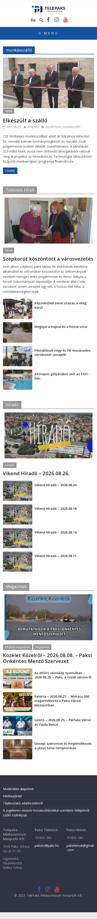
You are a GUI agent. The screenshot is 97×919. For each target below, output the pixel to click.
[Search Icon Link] (41, 20)
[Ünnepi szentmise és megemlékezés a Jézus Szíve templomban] (17, 741)
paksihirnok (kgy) (38, 264)
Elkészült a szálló (25, 120)
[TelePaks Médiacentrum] (49, 7)
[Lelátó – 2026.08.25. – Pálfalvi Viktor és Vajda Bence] (17, 718)
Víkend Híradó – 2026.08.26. (36, 473)
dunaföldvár (53, 127)
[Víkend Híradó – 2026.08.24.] (17, 483)
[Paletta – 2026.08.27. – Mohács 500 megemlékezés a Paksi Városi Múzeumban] (17, 694)
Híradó (9, 465)
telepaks (33, 127)
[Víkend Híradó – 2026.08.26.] (48, 415)
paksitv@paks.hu (47, 845)
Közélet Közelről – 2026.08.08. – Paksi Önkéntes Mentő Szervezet (47, 658)
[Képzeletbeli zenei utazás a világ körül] (17, 301)
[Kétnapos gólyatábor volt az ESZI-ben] (17, 372)
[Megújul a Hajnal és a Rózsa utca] (17, 324)
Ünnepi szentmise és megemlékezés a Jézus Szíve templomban (63, 745)
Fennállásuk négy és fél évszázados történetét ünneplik (62, 352)
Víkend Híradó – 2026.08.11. (56, 556)
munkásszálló (71, 127)
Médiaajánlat (12, 796)
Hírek (8, 111)
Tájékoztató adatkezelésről (23, 803)
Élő (33, 20)
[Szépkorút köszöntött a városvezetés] (48, 200)
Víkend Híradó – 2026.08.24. (56, 485)
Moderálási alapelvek (18, 789)
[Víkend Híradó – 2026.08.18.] (17, 506)
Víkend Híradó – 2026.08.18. (56, 508)
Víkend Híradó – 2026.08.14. (56, 532)
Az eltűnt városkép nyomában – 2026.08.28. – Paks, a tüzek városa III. (63, 675)
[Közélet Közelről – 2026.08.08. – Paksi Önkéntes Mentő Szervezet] (48, 597)
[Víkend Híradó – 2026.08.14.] (17, 530)
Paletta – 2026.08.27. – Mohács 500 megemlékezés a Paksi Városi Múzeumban (62, 700)
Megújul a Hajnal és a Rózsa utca (61, 326)
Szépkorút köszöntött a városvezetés (48, 258)
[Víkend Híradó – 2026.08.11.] (17, 554)
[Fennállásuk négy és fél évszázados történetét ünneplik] (17, 348)
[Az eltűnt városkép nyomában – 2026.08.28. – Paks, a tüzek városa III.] (17, 671)
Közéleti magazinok (17, 647)
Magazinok (42, 647)
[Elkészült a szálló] (48, 60)
